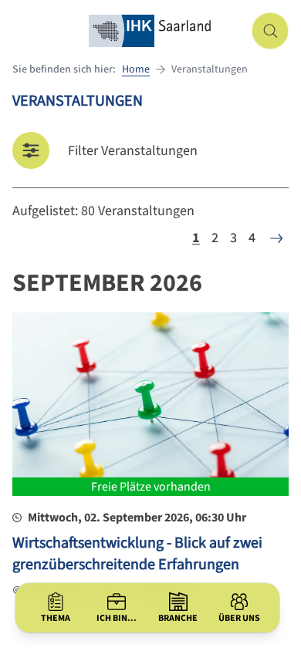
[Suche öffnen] (270, 30)
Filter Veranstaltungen (133, 150)
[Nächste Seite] (276, 238)
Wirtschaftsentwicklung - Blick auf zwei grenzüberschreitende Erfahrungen (137, 553)
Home (136, 69)
